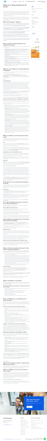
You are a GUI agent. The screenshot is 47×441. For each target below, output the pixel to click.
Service (33, 20)
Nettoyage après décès (24, 420)
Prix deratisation (33, 425)
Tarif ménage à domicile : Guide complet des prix (37, 428)
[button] (45, 439)
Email (33, 14)
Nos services (15, 1)
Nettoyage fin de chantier (24, 425)
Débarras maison (23, 430)
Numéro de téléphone (35, 17)
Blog (23, 1)
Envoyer (33, 33)
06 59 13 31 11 (40, 1)
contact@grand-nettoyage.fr (30, 1)
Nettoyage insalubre (23, 424)
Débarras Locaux (23, 434)
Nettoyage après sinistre (24, 421)
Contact (19, 1)
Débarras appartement (23, 433)
